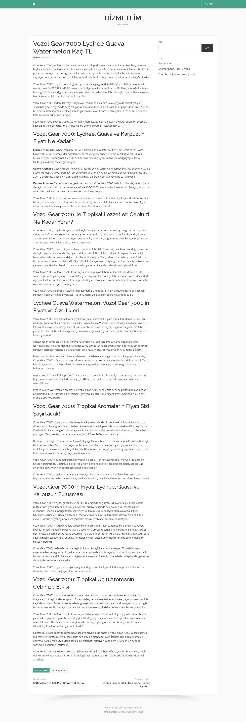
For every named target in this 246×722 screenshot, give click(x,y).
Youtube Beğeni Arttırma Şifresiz (177, 74)
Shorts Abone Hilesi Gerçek (174, 68)
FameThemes (109, 711)
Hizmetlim (123, 18)
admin (36, 57)
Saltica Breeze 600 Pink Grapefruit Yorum (59, 683)
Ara (160, 41)
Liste (161, 58)
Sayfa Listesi (165, 63)
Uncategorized (59, 670)
